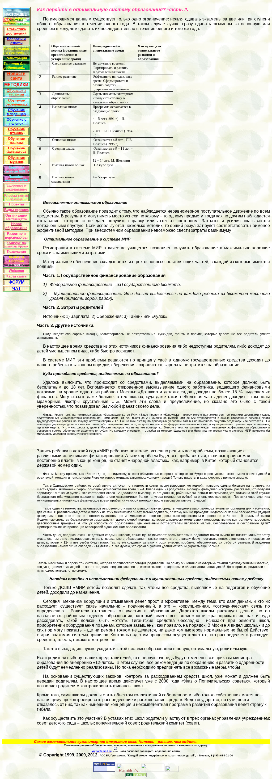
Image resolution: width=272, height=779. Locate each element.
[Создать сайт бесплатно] (136, 775)
